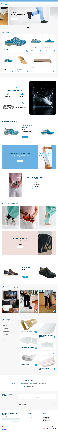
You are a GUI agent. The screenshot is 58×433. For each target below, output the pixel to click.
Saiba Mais (25, 276)
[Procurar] (50, 3)
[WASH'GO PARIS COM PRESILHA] (36, 41)
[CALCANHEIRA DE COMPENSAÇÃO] (42, 60)
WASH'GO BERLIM (47, 48)
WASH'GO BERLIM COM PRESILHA (8, 68)
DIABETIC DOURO (26, 267)
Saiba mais (20, 160)
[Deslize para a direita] (55, 127)
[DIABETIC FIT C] (48, 272)
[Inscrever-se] (19, 419)
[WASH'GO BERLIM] (49, 41)
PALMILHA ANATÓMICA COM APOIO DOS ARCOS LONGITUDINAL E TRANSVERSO (22, 69)
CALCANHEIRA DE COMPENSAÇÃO (36, 68)
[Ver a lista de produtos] (17, 227)
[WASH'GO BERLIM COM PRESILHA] (8, 60)
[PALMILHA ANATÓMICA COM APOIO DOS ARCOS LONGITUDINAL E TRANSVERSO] (22, 60)
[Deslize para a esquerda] (53, 127)
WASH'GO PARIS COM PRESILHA (35, 48)
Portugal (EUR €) (5, 426)
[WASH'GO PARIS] (15, 41)
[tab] (5, 32)
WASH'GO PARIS (6, 49)
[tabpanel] (29, 53)
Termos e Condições (14, 421)
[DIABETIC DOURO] (11, 272)
